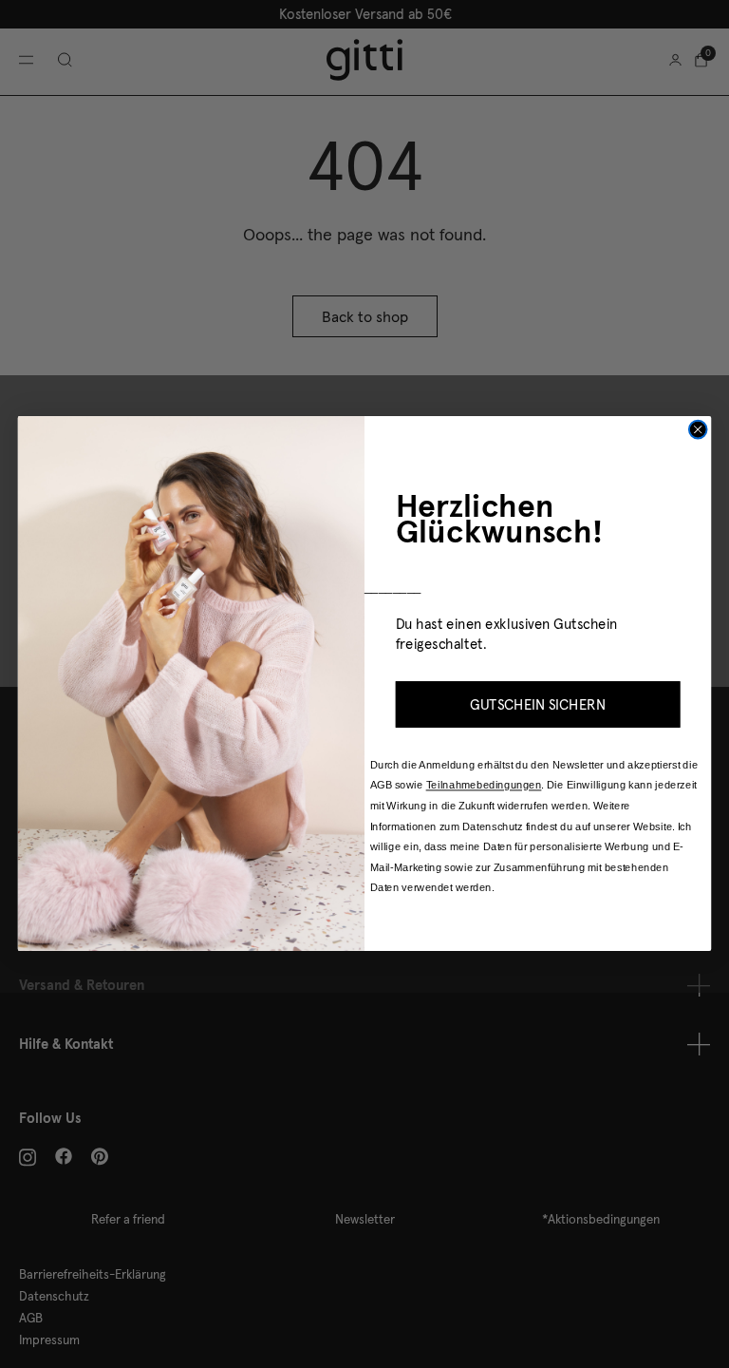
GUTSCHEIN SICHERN (537, 704)
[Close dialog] (698, 430)
